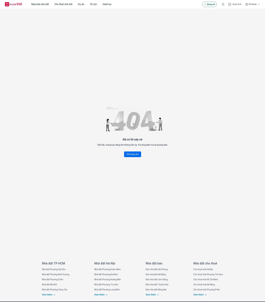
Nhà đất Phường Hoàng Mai (107, 279)
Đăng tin (211, 4)
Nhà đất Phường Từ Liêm (106, 284)
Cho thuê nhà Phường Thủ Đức (208, 274)
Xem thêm (47, 294)
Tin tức (93, 4)
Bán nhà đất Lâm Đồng (157, 279)
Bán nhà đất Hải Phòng (157, 269)
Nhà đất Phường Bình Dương (55, 274)
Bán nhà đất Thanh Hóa (157, 284)
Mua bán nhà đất (40, 4)
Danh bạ (107, 4)
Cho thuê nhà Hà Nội (203, 269)
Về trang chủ (133, 154)
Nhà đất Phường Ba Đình (106, 274)
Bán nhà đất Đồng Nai (156, 289)
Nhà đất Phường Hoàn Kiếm (107, 269)
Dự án (81, 4)
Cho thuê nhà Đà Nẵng (204, 284)
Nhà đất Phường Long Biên (107, 289)
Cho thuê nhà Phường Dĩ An (206, 289)
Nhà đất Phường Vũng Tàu (54, 289)
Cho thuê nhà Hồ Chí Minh (205, 279)
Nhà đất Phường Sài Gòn (53, 269)
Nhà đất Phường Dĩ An (52, 279)
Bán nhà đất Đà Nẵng (156, 274)
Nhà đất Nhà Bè (49, 284)
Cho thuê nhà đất (63, 4)
